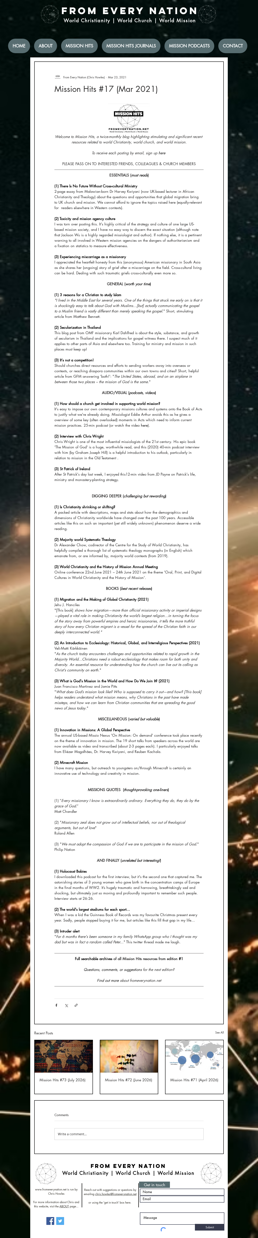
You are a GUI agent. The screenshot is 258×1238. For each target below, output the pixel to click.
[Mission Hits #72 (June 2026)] (129, 1056)
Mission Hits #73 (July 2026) (62, 1079)
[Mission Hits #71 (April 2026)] (194, 1056)
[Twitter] (60, 1221)
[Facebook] (50, 1221)
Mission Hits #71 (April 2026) (194, 1079)
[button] (154, 1185)
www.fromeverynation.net (50, 1189)
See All (219, 1032)
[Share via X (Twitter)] (66, 1005)
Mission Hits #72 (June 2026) (128, 1079)
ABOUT (64, 1206)
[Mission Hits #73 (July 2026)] (64, 1056)
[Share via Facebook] (56, 1005)
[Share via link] (76, 1005)
